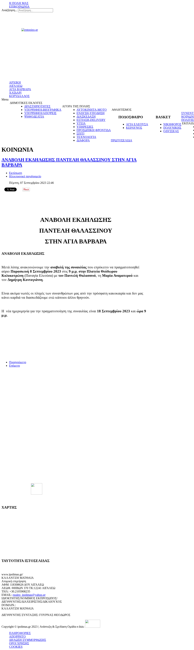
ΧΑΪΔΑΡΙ (15, 92)
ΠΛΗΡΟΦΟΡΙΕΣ (20, 633)
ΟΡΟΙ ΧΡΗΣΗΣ (19, 643)
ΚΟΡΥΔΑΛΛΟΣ (19, 96)
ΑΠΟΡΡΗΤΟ (17, 636)
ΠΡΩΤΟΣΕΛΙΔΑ (121, 140)
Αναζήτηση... (9, 10)
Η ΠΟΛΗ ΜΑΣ (18, 3)
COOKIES (16, 646)
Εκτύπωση (15, 173)
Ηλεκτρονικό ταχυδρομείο (25, 176)
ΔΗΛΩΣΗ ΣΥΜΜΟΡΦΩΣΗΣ (27, 639)
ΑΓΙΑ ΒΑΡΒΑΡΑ (20, 89)
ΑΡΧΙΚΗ (15, 82)
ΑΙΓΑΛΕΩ (15, 85)
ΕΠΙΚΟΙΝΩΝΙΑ (19, 6)
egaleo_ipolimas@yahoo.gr (29, 594)
